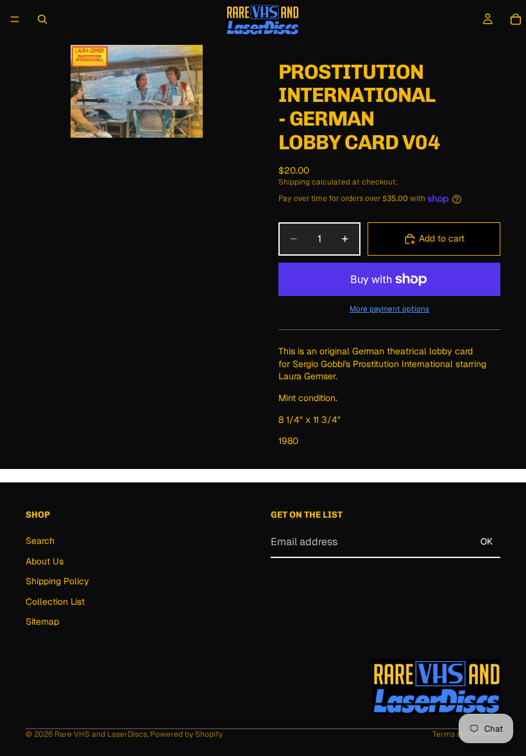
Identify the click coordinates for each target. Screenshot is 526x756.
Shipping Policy (57, 581)
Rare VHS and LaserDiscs (101, 734)
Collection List (55, 601)
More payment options (389, 308)
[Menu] (15, 19)
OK (486, 542)
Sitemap (42, 622)
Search (40, 540)
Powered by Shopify (186, 734)
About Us (45, 561)
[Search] (42, 19)
